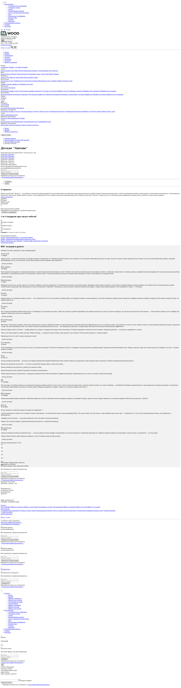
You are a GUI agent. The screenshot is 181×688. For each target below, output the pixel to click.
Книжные (12, 87)
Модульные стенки (7, 125)
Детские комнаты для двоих (30, 111)
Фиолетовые (49, 74)
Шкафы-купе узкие (27, 84)
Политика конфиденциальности (11, 522)
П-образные (4, 67)
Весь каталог (8, 41)
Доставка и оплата (14, 7)
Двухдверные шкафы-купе (36, 94)
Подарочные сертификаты (16, 16)
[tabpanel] (90, 73)
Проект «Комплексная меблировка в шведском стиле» (18, 239)
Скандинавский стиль (45, 70)
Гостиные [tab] (8, 60)
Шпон (32, 77)
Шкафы (7, 130)
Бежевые (3, 74)
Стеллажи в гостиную (49, 91)
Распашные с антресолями (68, 94)
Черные (56, 74)
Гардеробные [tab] (9, 55)
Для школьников (70, 111)
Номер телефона (26, 680)
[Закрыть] (1, 526)
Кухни (7, 128)
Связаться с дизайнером (9, 212)
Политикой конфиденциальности (12, 177)
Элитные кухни (67, 81)
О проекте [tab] (8, 181)
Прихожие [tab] (8, 59)
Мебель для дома (81, 507)
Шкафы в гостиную (63, 91)
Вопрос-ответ (12, 18)
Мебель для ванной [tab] (11, 62)
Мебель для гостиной (31, 507)
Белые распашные (6, 94)
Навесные (49, 94)
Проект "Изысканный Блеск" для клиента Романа (17, 237)
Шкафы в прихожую (76, 91)
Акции (10, 9)
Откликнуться (5, 569)
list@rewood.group (6, 514)
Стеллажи (81, 94)
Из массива (79, 111)
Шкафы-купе (88, 94)
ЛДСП (7, 77)
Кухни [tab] (7, 52)
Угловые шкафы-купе (13, 84)
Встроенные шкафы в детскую (10, 91)
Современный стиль (11, 115)
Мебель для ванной (69, 507)
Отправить (5, 659)
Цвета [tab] (7, 183)
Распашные (56, 94)
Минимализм (18, 121)
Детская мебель (58, 507)
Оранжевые (32, 74)
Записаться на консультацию (10, 174)
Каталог (3, 505)
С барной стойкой (56, 81)
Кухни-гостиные (32, 81)
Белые (9, 74)
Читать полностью (7, 197)
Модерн (20, 70)
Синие (43, 74)
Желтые (13, 74)
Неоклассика (27, 70)
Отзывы (10, 19)
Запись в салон (6, 48)
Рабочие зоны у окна (108, 111)
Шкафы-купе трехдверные (114, 94)
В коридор (4, 118)
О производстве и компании (17, 6)
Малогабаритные (13, 118)
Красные (25, 74)
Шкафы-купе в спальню (108, 91)
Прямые (11, 67)
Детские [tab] (7, 57)
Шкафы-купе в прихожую (92, 91)
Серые (38, 74)
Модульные (20, 108)
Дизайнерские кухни (20, 81)
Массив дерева (15, 77)
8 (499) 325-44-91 (6, 45)
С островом (18, 67)
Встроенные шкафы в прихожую (31, 91)
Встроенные (17, 94)
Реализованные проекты (16, 11)
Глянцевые (24, 94)
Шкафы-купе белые (99, 94)
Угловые (25, 67)
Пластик (26, 77)
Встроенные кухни (7, 81)
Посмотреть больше (7, 242)
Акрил (3, 77)
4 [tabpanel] (1, 205)
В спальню (4, 108)
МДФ (21, 77)
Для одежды (5, 87)
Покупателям (9, 4)
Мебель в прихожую (11, 131)
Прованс (35, 70)
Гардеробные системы (45, 507)
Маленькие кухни (44, 81)
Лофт (16, 70)
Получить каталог (7, 682)
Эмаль (36, 77)
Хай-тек (55, 70)
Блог (9, 14)
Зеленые (19, 74)
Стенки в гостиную (32, 125)
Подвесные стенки (19, 125)
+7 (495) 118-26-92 (6, 512)
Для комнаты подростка (56, 111)
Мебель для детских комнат (92, 111)
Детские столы (44, 111)
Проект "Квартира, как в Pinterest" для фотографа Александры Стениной (24, 241)
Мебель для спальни (93, 507)
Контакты (11, 21)
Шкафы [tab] (7, 54)
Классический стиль (7, 70)
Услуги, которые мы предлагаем (18, 12)
